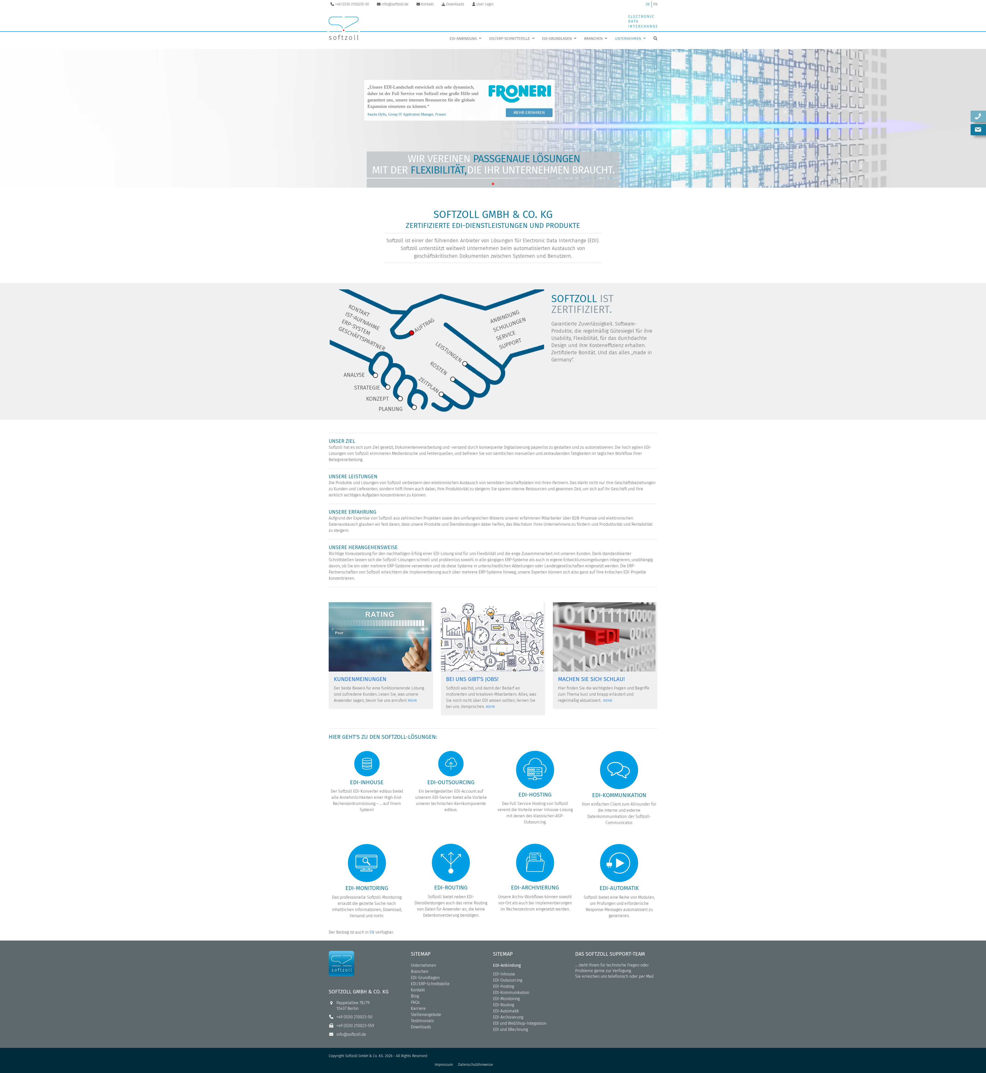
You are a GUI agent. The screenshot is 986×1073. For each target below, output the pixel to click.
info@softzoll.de (351, 1034)
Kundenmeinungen (360, 679)
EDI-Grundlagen (425, 977)
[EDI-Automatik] (619, 862)
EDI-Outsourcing (507, 980)
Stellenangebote (426, 1014)
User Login (485, 4)
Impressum (444, 1064)
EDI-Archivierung (508, 1017)
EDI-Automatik (506, 1011)
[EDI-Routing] (451, 862)
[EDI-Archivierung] (535, 862)
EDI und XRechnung (510, 1029)
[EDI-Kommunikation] (619, 769)
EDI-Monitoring (506, 998)
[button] (655, 38)
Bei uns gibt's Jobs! (472, 679)
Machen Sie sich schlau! (591, 679)
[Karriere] (492, 636)
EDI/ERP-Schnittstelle (430, 983)
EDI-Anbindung (507, 965)
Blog (415, 996)
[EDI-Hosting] (535, 769)
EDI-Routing (503, 1004)
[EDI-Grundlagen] (604, 636)
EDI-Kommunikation (511, 992)
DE (648, 4)
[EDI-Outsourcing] (451, 763)
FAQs (415, 1002)
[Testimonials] (380, 636)
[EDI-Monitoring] (367, 862)
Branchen (419, 971)
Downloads (421, 1026)
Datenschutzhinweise (475, 1064)
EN (655, 4)
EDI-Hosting (503, 986)
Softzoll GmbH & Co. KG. (364, 1056)
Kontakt (418, 990)
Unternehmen (423, 965)
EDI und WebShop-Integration (519, 1023)
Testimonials (422, 1020)
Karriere (418, 1008)
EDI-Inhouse (504, 974)
